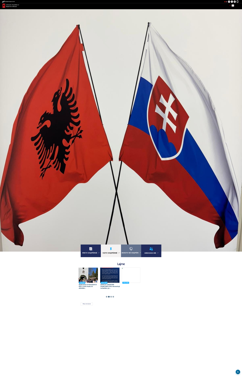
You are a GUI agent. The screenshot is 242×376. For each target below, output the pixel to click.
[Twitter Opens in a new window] (232, 1)
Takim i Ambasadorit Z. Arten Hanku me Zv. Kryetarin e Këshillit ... (109, 286)
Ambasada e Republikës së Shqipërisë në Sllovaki (12, 5)
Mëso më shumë (87, 304)
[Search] (230, 5)
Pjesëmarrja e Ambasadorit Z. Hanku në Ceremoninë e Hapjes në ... (88, 286)
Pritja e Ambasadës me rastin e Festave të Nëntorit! (131, 285)
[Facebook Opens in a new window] (229, 1)
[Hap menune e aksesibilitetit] (238, 372)
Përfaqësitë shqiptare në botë (10, 1)
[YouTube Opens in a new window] (237, 1)
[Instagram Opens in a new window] (235, 1)
